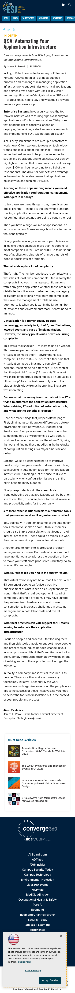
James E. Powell (16, 66)
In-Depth (10, 35)
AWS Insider (37, 864)
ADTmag (37, 859)
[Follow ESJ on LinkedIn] (64, 5)
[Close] (61, 936)
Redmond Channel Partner (37, 915)
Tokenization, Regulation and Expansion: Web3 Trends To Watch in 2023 (44, 751)
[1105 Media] (37, 839)
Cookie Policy (24, 962)
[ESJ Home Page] (12, 7)
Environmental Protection (37, 880)
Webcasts (43, 19)
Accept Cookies (50, 980)
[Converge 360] (37, 829)
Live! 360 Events (37, 885)
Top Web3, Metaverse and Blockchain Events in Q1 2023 (44, 767)
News (15, 19)
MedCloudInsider (37, 894)
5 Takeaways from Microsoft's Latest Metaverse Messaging (43, 799)
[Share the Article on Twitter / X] (14, 30)
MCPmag (38, 890)
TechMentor (37, 930)
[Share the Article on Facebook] (3, 30)
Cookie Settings (33, 970)
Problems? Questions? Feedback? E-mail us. (37, 989)
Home (6, 19)
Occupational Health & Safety (37, 899)
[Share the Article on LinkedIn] (8, 30)
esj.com (35, 718)
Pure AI (37, 905)
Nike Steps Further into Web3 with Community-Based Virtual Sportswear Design (44, 783)
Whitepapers (28, 19)
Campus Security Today (37, 869)
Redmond (37, 910)
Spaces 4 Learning (37, 925)
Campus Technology (37, 875)
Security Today (37, 920)
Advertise (57, 19)
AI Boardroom (37, 854)
